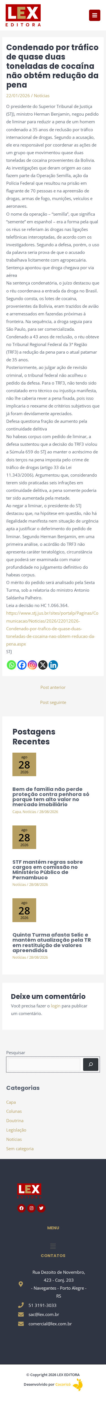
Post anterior (53, 687)
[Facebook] (22, 665)
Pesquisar (15, 1052)
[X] (42, 665)
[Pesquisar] (90, 1064)
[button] (53, 1246)
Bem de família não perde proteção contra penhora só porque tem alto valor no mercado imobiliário (50, 797)
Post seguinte (53, 702)
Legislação (16, 1130)
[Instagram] (32, 665)
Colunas (14, 1111)
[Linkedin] (53, 665)
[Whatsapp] (11, 665)
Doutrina (14, 1120)
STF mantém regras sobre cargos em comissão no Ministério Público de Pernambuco (47, 869)
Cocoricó (63, 1384)
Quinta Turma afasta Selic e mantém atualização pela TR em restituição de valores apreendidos (51, 942)
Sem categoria (20, 1148)
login (55, 1006)
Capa (16, 811)
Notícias (41, 95)
